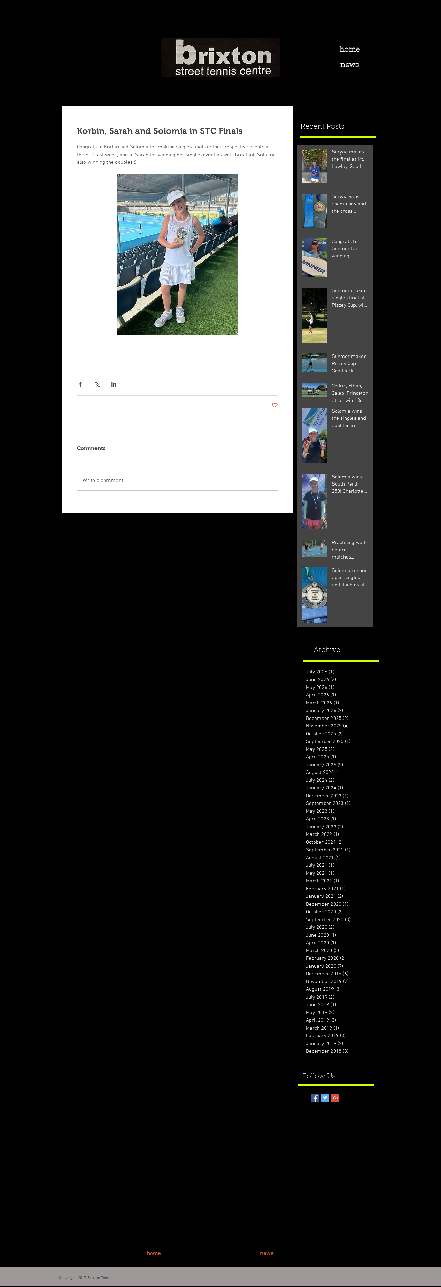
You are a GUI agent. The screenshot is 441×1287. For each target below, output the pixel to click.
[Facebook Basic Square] (315, 1098)
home (350, 49)
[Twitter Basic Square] (325, 1098)
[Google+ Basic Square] (335, 1098)
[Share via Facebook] (80, 384)
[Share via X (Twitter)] (97, 384)
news (349, 65)
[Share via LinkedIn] (114, 384)
